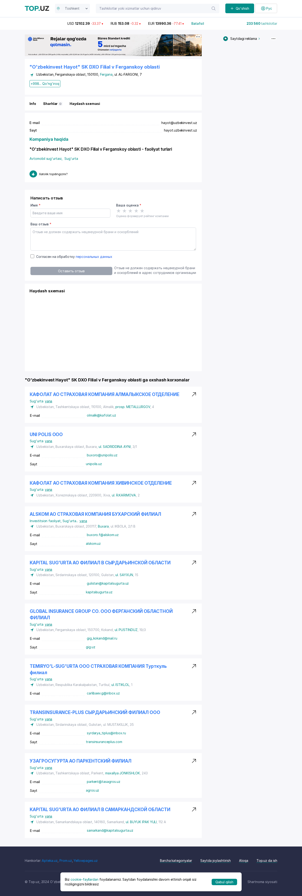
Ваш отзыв (40, 224)
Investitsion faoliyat (46, 521)
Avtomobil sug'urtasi (46, 159)
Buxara (103, 526)
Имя (35, 205)
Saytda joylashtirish (215, 861)
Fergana (106, 74)
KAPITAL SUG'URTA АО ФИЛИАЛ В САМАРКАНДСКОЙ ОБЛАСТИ (100, 809)
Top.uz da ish (266, 861)
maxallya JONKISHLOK (122, 773)
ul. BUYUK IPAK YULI (141, 822)
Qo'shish (242, 8)
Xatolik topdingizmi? (53, 174)
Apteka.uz (50, 861)
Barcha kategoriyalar (176, 861)
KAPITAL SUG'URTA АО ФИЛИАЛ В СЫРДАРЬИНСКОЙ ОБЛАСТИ (100, 563)
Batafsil (197, 23)
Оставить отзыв (71, 271)
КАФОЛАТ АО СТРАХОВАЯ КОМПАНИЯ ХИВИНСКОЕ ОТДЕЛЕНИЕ (101, 483)
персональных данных (94, 257)
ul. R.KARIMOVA (124, 495)
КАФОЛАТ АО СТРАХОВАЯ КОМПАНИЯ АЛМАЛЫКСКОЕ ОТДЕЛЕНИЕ (104, 394)
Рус (269, 8)
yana (48, 401)
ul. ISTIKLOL (120, 685)
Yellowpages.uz (85, 861)
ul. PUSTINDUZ (126, 630)
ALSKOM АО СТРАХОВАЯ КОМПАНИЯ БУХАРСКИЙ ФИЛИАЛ (95, 514)
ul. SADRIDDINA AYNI (115, 447)
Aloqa (243, 861)
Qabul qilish (224, 882)
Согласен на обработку (74, 257)
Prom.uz (65, 861)
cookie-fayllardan (84, 879)
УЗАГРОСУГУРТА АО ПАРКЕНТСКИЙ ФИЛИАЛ (80, 761)
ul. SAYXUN (124, 575)
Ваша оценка (128, 205)
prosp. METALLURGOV (132, 407)
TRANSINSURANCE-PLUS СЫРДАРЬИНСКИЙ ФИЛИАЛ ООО (95, 712)
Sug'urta (71, 159)
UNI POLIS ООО (46, 434)
